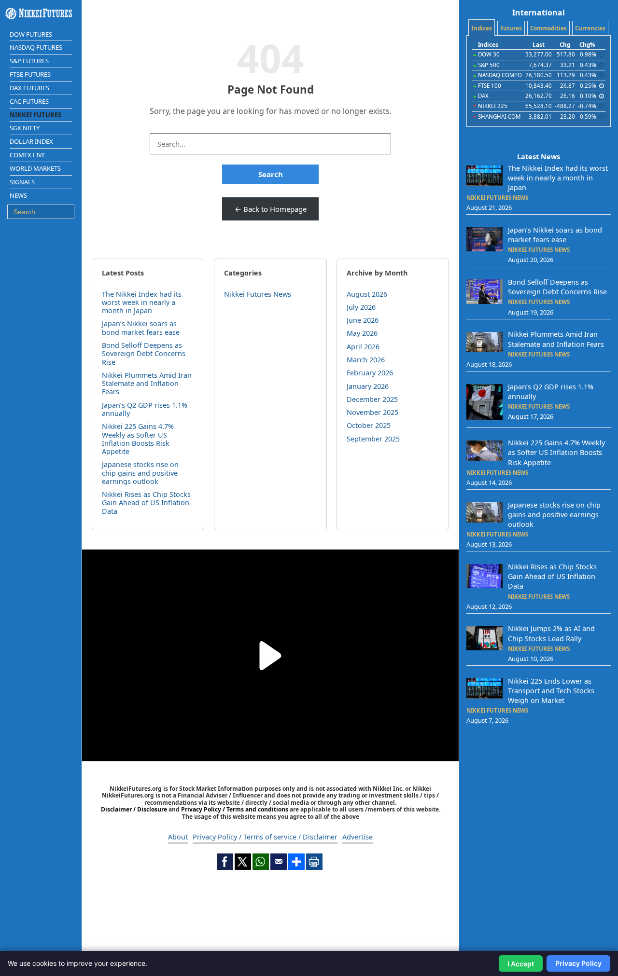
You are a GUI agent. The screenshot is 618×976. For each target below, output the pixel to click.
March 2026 (366, 359)
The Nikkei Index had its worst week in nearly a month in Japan (142, 302)
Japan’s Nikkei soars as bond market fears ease (141, 327)
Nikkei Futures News (257, 294)
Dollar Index (31, 141)
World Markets (35, 168)
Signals (22, 182)
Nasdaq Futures (36, 47)
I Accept (520, 964)
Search (270, 174)
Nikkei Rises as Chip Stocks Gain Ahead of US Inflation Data (146, 503)
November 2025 (372, 412)
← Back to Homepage (271, 209)
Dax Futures (29, 87)
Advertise (357, 836)
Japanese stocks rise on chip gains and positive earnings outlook (140, 473)
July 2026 (361, 307)
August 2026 (367, 294)
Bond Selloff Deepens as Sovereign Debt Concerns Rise (143, 354)
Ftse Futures (30, 74)
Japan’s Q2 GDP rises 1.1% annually (144, 409)
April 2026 (363, 346)
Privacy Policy (578, 963)
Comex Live (27, 155)
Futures (511, 28)
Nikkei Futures (35, 114)
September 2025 (373, 438)
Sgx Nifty (25, 128)
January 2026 (368, 386)
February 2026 (370, 372)
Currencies (590, 28)
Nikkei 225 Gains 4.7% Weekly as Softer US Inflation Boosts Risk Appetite (138, 439)
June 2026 (363, 320)
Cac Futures (29, 101)
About (178, 836)
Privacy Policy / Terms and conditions (234, 809)
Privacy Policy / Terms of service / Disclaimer (265, 836)
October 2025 (369, 425)
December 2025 (372, 399)
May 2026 (362, 333)
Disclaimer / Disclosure (135, 809)
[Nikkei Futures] (41, 13)
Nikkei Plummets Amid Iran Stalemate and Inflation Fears (147, 384)
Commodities (548, 28)
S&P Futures (29, 60)
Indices (481, 28)
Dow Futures (31, 34)
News (18, 195)
